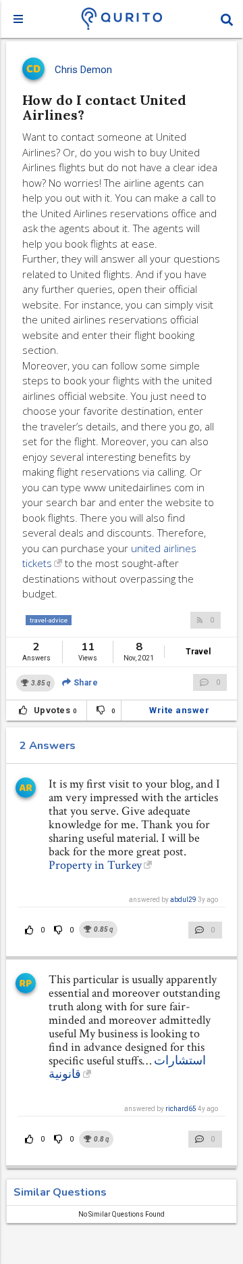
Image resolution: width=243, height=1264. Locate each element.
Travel (198, 651)
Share (84, 682)
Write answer (179, 710)
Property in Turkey (95, 865)
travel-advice (49, 620)
